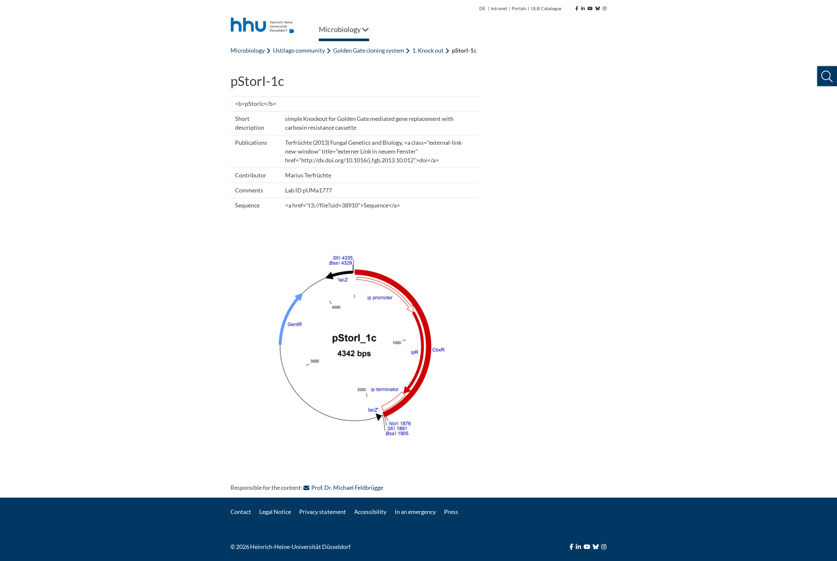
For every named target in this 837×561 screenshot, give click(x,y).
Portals (519, 8)
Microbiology (248, 50)
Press (451, 511)
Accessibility (370, 511)
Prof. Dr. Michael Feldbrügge (347, 487)
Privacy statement (322, 511)
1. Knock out (428, 50)
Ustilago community (299, 50)
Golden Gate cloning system (368, 50)
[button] (827, 76)
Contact (241, 511)
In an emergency (415, 511)
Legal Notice (275, 511)
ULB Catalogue (546, 8)
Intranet (499, 8)
